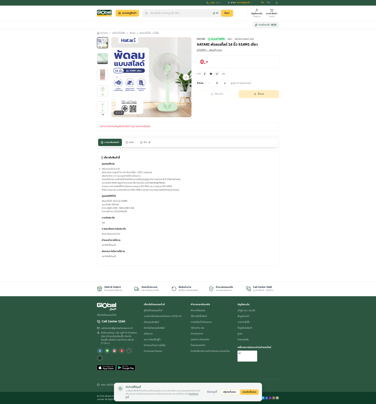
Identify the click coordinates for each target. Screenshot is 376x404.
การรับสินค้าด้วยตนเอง (201, 322)
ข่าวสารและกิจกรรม (153, 351)
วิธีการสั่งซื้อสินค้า (199, 316)
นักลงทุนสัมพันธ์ (151, 322)
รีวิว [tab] (147, 142)
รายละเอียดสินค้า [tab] (111, 142)
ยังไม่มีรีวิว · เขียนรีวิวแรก (209, 50)
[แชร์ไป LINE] (211, 73)
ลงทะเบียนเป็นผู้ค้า (152, 339)
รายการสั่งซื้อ (243, 322)
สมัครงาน (148, 334)
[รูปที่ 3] (102, 74)
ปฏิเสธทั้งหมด (229, 392)
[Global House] (104, 13)
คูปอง (240, 334)
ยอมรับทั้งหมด (249, 392)
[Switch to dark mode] (277, 2)
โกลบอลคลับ (243, 339)
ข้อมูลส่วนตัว (243, 316)
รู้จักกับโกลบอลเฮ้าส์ (153, 310)
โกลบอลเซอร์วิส (198, 345)
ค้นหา (227, 13)
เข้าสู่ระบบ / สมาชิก (246, 310)
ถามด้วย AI (267, 25)
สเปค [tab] (131, 142)
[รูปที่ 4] (102, 90)
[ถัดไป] (186, 77)
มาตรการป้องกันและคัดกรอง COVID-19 (163, 316)
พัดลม (132, 33)
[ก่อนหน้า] (117, 77)
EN (268, 2)
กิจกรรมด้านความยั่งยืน (155, 345)
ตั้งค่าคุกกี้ (212, 392)
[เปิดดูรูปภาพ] (151, 77)
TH (262, 2)
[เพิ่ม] (225, 83)
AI (217, 13)
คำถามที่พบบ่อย (198, 310)
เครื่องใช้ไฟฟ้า (118, 33)
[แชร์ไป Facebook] (204, 73)
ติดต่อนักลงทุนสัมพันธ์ (154, 328)
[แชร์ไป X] (217, 73)
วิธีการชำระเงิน (197, 328)
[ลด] (209, 83)
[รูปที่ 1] (102, 42)
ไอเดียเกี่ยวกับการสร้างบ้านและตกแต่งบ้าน (210, 351)
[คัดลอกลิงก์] (223, 73)
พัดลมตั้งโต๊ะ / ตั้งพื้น (149, 33)
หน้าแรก (104, 33)
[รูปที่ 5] (102, 106)
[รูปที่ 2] (102, 58)
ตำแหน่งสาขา (197, 334)
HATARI (201, 39)
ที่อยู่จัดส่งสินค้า (244, 328)
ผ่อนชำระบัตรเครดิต (200, 339)
